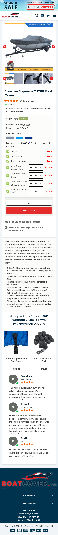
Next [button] (53, 46)
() (18, 111)
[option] (29, 47)
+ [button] (44, 203)
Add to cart (29, 210)
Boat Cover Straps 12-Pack (44, 359)
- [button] (14, 203)
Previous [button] (4, 46)
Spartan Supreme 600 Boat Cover (16, 359)
